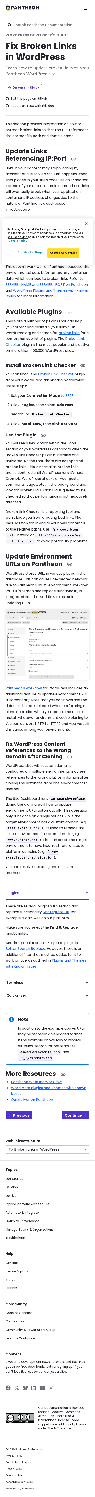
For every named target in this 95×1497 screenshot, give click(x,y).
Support (11, 1288)
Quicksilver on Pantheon (32, 1099)
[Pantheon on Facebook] (8, 1387)
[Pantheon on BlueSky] (25, 1387)
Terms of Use (14, 1475)
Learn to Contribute (20, 1338)
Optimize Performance (23, 1221)
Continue (73, 1115)
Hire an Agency (17, 1271)
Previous (21, 1115)
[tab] (47, 893)
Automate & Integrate (22, 1213)
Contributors (15, 1321)
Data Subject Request (19, 1462)
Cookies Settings (30, 252)
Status (10, 1280)
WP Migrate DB (56, 912)
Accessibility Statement (20, 1488)
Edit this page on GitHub (29, 99)
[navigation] (47, 1146)
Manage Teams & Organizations (29, 1230)
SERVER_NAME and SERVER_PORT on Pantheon (47, 284)
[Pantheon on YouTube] (42, 1387)
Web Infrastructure (23, 1140)
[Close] (86, 224)
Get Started (15, 1179)
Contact (12, 1263)
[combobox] (47, 25)
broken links (69, 332)
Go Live (11, 1196)
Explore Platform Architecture (27, 1204)
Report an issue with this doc (32, 106)
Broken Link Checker (56, 374)
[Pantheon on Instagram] (51, 1387)
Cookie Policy (14, 1469)
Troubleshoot (15, 1238)
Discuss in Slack (26, 88)
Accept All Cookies (63, 253)
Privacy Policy (14, 1455)
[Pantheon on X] (16, 1387)
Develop (12, 1187)
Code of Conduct (19, 1313)
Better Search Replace (25, 948)
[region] (47, 242)
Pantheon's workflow (24, 688)
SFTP (69, 395)
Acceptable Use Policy (19, 1482)
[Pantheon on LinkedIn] (33, 1387)
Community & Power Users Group (30, 1330)
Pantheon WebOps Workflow (36, 1081)
